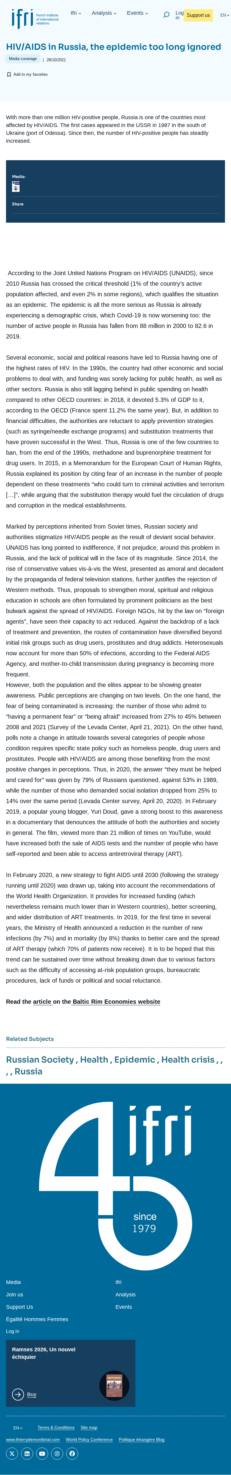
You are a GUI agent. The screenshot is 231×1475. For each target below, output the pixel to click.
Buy (31, 1394)
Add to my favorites (31, 74)
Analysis (102, 13)
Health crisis (187, 1059)
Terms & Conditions (56, 1427)
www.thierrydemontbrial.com (33, 1439)
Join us (14, 1295)
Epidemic (134, 1059)
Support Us (19, 1307)
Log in (180, 15)
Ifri (74, 13)
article (43, 1001)
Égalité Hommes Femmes (37, 1319)
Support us (198, 15)
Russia (28, 1071)
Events (135, 13)
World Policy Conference (89, 1439)
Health (94, 1059)
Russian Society (40, 1059)
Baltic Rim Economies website (115, 1001)
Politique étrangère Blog (142, 1439)
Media (13, 1282)
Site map (89, 1427)
